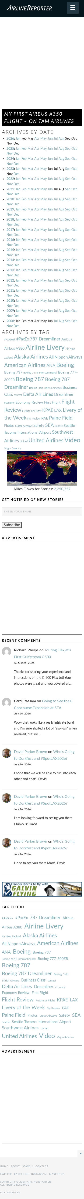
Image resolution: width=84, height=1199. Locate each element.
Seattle (59, 426)
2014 (10, 260)
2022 (10, 179)
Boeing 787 (30, 379)
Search (27, 1166)
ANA (50, 365)
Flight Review (18, 1000)
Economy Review (29, 402)
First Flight (52, 402)
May (43, 138)
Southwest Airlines (20, 1028)
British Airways (53, 388)
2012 (10, 280)
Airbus (66, 339)
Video (72, 440)
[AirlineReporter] (42, 8)
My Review (33, 418)
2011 (10, 290)
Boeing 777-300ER (53, 959)
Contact (41, 1166)
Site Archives (10, 1192)
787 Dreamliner (45, 339)
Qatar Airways (23, 425)
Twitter (6, 1174)
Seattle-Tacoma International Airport (41, 1022)
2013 (10, 270)
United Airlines (45, 440)
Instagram (39, 1174)
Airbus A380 (14, 348)
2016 (10, 240)
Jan (18, 138)
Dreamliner (63, 395)
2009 (10, 311)
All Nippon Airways (65, 357)
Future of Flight (31, 410)
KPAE (47, 410)
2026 (10, 138)
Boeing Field (36, 388)
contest (18, 395)
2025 (10, 148)
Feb (24, 148)
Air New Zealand (11, 936)
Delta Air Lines (38, 394)
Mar (30, 148)
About (15, 1166)
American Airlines (25, 365)
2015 (10, 250)
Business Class (33, 980)
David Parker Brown (30, 752)
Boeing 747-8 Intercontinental (40, 372)
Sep (67, 148)
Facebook (21, 1174)
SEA (49, 425)
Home (4, 1166)
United (24, 441)
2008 (10, 321)
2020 (10, 199)
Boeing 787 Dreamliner (27, 973)
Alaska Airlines (31, 356)
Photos (9, 426)
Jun (50, 138)
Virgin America (12, 448)
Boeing (65, 365)
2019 (10, 209)
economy (9, 402)
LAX (58, 410)
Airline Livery (45, 347)
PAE (44, 418)
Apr (36, 138)
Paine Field (61, 418)
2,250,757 (62, 489)
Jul (56, 138)
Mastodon (57, 1174)
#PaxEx (22, 339)
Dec (16, 153)
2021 (10, 189)
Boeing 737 (13, 372)
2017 (10, 230)
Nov (10, 153)
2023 (10, 169)
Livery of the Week (23, 1007)
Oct (74, 148)
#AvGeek (9, 339)
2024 (10, 158)
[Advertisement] (42, 65)
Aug (61, 138)
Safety (38, 426)
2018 (10, 219)
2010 (10, 300)
